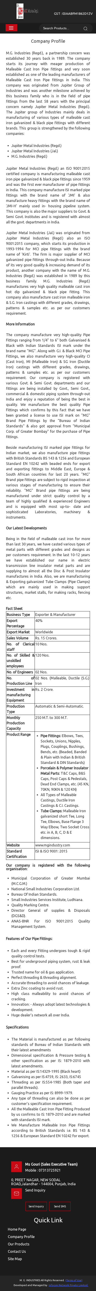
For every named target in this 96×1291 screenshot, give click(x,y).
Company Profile (21, 1237)
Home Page (17, 1229)
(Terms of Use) (73, 1280)
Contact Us (17, 1251)
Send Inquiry (35, 1190)
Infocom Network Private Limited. (68, 1285)
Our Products (18, 1244)
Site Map (15, 1259)
